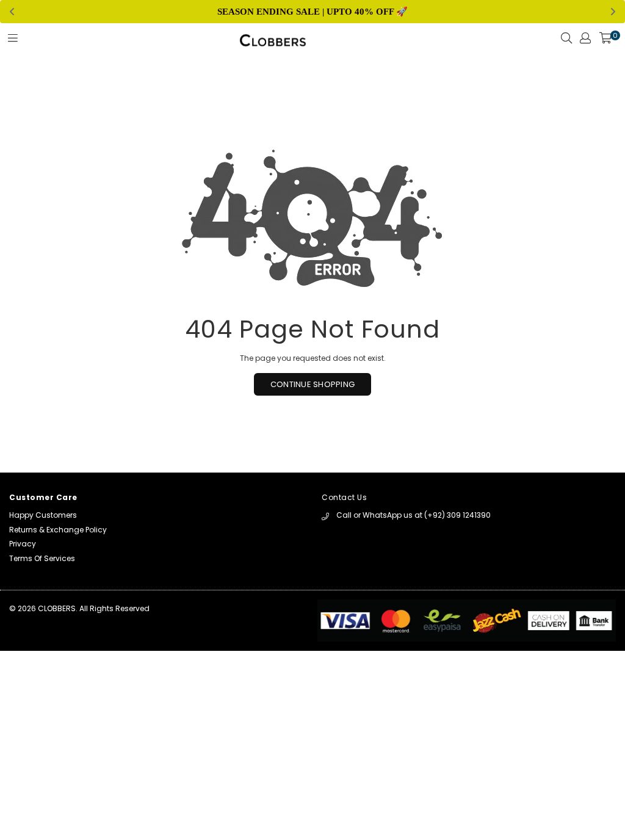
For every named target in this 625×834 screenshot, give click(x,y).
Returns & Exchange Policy (58, 529)
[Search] (566, 41)
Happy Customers (43, 515)
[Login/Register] (585, 41)
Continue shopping (312, 384)
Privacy (22, 543)
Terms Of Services (42, 558)
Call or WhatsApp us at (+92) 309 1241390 (413, 515)
